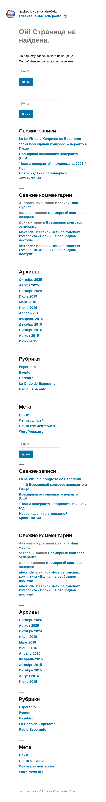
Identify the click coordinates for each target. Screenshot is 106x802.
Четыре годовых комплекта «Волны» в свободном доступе (49, 236)
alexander (27, 231)
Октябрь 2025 (30, 279)
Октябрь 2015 (30, 329)
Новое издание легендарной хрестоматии (43, 175)
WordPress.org (31, 431)
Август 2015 (29, 335)
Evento (24, 372)
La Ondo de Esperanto (37, 383)
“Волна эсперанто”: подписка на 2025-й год (53, 165)
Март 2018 (27, 301)
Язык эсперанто (48, 15)
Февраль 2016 (31, 318)
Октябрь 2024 (30, 290)
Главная (26, 15)
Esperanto (27, 366)
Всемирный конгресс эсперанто (51, 214)
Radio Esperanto (32, 389)
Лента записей (31, 420)
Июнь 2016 (28, 307)
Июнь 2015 (28, 341)
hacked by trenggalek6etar (38, 11)
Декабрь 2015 (30, 324)
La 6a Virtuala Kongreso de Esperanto (50, 138)
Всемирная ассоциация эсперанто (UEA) (48, 155)
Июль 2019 (28, 296)
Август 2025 (29, 285)
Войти (24, 414)
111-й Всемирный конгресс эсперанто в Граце (53, 146)
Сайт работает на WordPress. (60, 791)
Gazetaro (26, 377)
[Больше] (65, 16)
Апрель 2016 (29, 312)
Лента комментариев (37, 425)
